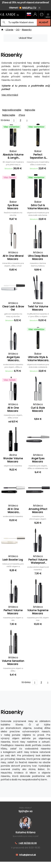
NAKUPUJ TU (29, 7)
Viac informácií (9, 95)
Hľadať (43, 22)
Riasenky (27, 29)
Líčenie (9, 29)
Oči (17, 29)
